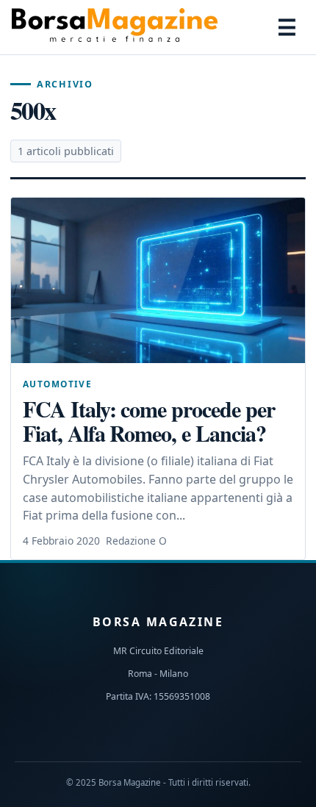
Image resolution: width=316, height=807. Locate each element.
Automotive (57, 384)
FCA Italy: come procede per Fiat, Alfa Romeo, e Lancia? (149, 420)
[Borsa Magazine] (115, 27)
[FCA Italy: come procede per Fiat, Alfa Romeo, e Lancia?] (158, 280)
